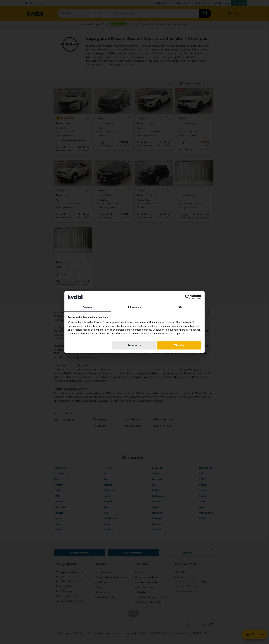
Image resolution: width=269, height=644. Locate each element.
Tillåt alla (179, 345)
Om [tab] (181, 307)
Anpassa (132, 345)
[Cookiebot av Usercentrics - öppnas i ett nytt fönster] (187, 297)
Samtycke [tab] (88, 307)
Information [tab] (134, 307)
